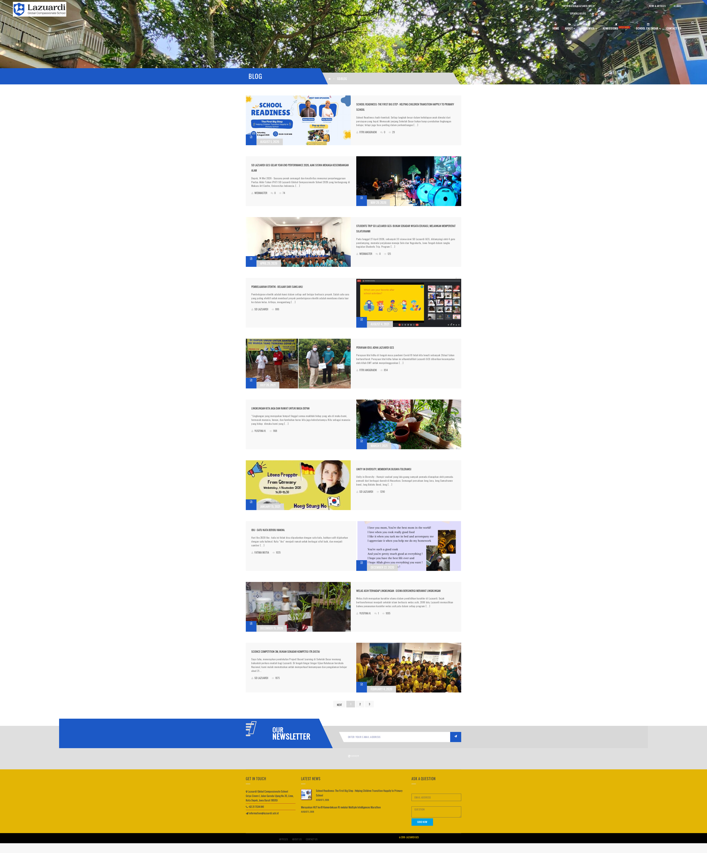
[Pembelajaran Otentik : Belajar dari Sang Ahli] (408, 303)
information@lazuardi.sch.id (579, 6)
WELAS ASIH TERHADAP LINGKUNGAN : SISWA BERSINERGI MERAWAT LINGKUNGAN (398, 591)
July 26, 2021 (268, 385)
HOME (556, 28)
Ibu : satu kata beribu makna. (268, 530)
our (278, 730)
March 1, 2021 (379, 446)
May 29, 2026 (378, 202)
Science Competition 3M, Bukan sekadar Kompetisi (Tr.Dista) (285, 651)
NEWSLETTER (289, 736)
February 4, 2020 (381, 689)
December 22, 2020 (382, 567)
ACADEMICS (588, 28)
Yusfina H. (260, 431)
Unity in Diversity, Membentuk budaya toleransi (383, 469)
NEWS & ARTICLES (657, 6)
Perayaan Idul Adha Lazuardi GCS (375, 347)
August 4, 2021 (380, 324)
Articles (283, 839)
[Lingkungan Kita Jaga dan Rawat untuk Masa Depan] (408, 424)
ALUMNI (677, 6)
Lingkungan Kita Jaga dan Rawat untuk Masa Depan (280, 408)
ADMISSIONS (616, 28)
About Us (297, 839)
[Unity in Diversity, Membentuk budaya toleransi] (298, 485)
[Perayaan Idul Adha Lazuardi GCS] (298, 363)
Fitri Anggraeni (368, 132)
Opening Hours (578, 13)
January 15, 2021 (270, 506)
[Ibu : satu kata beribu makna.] (408, 546)
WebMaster (260, 193)
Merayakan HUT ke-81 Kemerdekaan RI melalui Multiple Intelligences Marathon (341, 807)
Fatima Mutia (261, 552)
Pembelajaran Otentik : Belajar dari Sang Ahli (277, 287)
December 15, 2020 (271, 628)
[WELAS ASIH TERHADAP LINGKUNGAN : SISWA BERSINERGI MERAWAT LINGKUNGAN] (298, 607)
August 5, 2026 (269, 141)
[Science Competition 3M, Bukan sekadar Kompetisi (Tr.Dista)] (408, 667)
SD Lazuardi (261, 309)
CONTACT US (673, 28)
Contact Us (311, 839)
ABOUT (569, 28)
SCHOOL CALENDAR (647, 28)
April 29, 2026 (268, 263)
